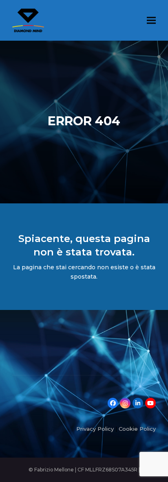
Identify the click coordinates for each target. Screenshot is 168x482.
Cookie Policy (137, 428)
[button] (151, 20)
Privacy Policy (95, 428)
